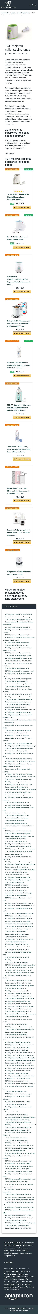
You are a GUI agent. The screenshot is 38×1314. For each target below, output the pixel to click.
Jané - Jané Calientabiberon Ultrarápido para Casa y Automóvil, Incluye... (18, 197)
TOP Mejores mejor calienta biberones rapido (19, 869)
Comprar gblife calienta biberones (16, 1032)
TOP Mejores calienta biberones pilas (17, 1143)
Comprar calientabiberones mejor (16, 890)
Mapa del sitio (23, 1311)
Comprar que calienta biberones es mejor (18, 779)
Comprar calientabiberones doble (15, 1220)
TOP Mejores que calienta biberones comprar (19, 849)
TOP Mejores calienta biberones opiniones (18, 784)
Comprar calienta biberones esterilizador (18, 1122)
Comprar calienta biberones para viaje (17, 1130)
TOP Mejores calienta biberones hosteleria (18, 1171)
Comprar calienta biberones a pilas (16, 1181)
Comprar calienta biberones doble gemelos (19, 929)
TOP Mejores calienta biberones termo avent (19, 1145)
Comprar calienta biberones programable (18, 1063)
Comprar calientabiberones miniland (16, 1138)
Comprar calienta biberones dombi (16, 1024)
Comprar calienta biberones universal (17, 957)
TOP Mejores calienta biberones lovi (16, 885)
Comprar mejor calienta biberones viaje (17, 704)
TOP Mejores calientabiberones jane (16, 1073)
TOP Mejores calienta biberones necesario (18, 774)
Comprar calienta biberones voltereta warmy (19, 972)
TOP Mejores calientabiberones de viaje (18, 1215)
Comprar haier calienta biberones (16, 841)
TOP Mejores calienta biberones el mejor (18, 1161)
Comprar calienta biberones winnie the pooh (19, 913)
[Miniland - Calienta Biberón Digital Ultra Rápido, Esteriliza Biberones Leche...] (19, 352)
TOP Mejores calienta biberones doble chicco (19, 1076)
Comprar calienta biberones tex (15, 820)
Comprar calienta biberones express (16, 818)
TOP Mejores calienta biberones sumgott (18, 862)
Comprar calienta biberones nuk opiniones (18, 661)
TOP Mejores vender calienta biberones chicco (20, 1052)
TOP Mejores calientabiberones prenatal (18, 970)
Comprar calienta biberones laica (15, 838)
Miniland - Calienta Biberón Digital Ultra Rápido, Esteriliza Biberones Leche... (18, 365)
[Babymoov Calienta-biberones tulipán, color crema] (19, 561)
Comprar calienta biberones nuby (15, 988)
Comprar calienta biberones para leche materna (20, 789)
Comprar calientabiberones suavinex (17, 874)
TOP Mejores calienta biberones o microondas (20, 709)
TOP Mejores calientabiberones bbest (17, 1047)
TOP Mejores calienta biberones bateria (18, 993)
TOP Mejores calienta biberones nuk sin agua (19, 1083)
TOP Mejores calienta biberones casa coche (19, 1055)
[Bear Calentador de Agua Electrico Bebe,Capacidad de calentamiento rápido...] (19, 477)
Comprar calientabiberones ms (15, 1150)
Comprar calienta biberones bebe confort (18, 694)
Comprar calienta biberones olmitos (16, 867)
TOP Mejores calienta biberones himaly (17, 921)
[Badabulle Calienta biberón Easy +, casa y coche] (19, 226)
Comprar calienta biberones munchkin (17, 1120)
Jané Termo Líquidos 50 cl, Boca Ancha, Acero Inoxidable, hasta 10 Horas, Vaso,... (19, 449)
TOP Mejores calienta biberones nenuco (18, 916)
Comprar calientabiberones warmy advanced (19, 836)
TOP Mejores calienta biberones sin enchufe (19, 1207)
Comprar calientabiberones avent (15, 707)
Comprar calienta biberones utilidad (16, 1050)
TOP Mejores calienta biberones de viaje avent (20, 1179)
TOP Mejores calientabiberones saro (17, 1081)
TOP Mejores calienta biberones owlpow (18, 880)
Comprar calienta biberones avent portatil (18, 851)
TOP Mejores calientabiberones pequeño (18, 831)
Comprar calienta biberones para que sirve (19, 996)
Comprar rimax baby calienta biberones (17, 702)
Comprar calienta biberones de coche (17, 802)
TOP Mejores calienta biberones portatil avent (19, 905)
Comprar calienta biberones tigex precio (18, 655)
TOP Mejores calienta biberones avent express (20, 761)
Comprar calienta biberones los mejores (18, 983)
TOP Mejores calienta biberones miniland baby (20, 746)
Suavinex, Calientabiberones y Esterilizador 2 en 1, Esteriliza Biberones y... (19, 532)
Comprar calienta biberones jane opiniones (19, 748)
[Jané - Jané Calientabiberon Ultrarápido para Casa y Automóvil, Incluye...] (19, 180)
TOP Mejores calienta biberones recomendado (20, 965)
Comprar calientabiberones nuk (15, 813)
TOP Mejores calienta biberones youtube (18, 1009)
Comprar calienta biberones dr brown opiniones (20, 776)
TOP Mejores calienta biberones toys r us (18, 658)
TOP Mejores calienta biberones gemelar (18, 679)
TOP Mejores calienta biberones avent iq (18, 697)
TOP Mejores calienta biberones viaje (17, 735)
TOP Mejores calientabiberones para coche (19, 743)
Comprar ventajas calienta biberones (17, 1225)
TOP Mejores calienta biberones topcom (18, 712)
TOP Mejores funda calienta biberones (17, 1001)
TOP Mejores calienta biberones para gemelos (20, 1060)
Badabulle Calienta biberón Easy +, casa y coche (17, 238)
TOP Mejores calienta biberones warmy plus (19, 1218)
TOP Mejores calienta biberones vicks (17, 887)
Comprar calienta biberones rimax (16, 1034)
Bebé (13, 13)
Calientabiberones (23, 13)
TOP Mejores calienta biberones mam (17, 642)
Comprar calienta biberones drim (15, 1104)
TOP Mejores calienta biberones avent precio (19, 1199)
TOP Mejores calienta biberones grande (18, 1003)
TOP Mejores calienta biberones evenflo (18, 844)
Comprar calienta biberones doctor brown (18, 980)
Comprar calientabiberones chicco (16, 1091)
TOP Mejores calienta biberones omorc (17, 653)
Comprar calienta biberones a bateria (17, 815)
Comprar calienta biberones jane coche (17, 795)
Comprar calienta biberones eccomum (17, 686)
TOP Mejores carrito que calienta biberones (19, 903)
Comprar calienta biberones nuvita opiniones (19, 985)
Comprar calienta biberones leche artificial (18, 619)
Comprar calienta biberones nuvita (16, 1140)
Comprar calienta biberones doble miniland (19, 924)
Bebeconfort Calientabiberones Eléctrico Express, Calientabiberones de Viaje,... (19, 280)
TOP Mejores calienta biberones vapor (17, 627)
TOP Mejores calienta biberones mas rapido (19, 1027)
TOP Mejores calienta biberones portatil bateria (20, 1117)
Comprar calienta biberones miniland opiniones (20, 1153)
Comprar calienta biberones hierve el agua (18, 893)
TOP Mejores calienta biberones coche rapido (19, 1058)
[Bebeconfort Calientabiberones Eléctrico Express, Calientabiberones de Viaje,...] (19, 266)
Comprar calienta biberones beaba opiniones (19, 1065)
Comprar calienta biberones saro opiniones (19, 1166)
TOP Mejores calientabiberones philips (17, 1163)
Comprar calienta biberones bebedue (17, 1016)
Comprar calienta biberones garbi (16, 751)
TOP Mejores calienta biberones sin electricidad (20, 1125)
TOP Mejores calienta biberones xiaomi (17, 960)
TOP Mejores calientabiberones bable (17, 991)
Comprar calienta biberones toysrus (16, 787)
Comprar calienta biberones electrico (17, 934)
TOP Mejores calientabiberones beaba (17, 1078)
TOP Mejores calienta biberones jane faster (19, 939)
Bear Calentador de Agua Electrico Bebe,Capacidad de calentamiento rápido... (18, 491)
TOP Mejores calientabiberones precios (17, 1042)
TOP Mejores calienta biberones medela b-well (20, 1068)
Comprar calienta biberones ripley (16, 733)
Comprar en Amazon (22, 207)
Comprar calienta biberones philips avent (18, 684)
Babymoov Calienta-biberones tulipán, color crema (19, 573)
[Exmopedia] (8, 5)
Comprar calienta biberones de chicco (17, 895)
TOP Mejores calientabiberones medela (18, 1070)
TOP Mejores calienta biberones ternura (18, 805)
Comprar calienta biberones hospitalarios (18, 730)
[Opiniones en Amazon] (19, 191)
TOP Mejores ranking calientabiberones (18, 782)
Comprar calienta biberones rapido (16, 1114)
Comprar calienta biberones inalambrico (18, 1194)
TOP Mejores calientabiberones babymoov (18, 918)
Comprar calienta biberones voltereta (17, 645)
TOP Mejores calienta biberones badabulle (18, 614)
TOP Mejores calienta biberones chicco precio (20, 671)
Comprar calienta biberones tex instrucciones (19, 998)
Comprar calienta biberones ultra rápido (18, 947)
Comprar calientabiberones (13, 854)
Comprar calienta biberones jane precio (17, 833)
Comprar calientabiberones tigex (15, 942)
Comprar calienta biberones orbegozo (17, 1168)
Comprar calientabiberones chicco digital (18, 1228)
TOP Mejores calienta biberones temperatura (19, 1045)
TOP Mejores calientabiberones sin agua (18, 1094)
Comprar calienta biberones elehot (16, 936)
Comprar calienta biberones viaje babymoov (19, 967)
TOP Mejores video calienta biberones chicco (19, 1197)
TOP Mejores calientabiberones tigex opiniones (20, 864)
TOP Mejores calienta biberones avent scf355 (19, 1148)
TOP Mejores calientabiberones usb (16, 944)
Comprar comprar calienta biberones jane (18, 699)
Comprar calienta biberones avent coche (18, 1127)
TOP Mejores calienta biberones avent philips (19, 1006)
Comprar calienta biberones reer (15, 931)
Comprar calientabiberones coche (16, 823)
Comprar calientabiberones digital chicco (18, 1011)
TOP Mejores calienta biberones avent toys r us (20, 1223)
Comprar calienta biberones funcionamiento (19, 926)
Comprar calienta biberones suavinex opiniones (20, 1014)
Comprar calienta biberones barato (16, 872)
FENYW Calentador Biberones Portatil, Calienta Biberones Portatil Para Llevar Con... (19, 407)
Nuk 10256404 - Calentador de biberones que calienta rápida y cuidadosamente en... (18, 323)
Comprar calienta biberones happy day (17, 617)
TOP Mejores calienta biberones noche (17, 877)
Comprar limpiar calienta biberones (16, 962)
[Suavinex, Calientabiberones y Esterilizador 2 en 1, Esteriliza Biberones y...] (19, 519)
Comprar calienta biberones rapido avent (18, 792)
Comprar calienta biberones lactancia (17, 668)
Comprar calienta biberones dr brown (17, 949)
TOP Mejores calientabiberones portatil (17, 1101)
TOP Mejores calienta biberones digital (17, 635)
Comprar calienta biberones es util (16, 681)
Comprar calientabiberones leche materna (18, 758)
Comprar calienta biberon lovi (14, 882)
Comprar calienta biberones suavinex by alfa (19, 1029)
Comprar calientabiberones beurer (16, 1112)
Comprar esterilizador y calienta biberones (18, 846)
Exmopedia (5, 13)
